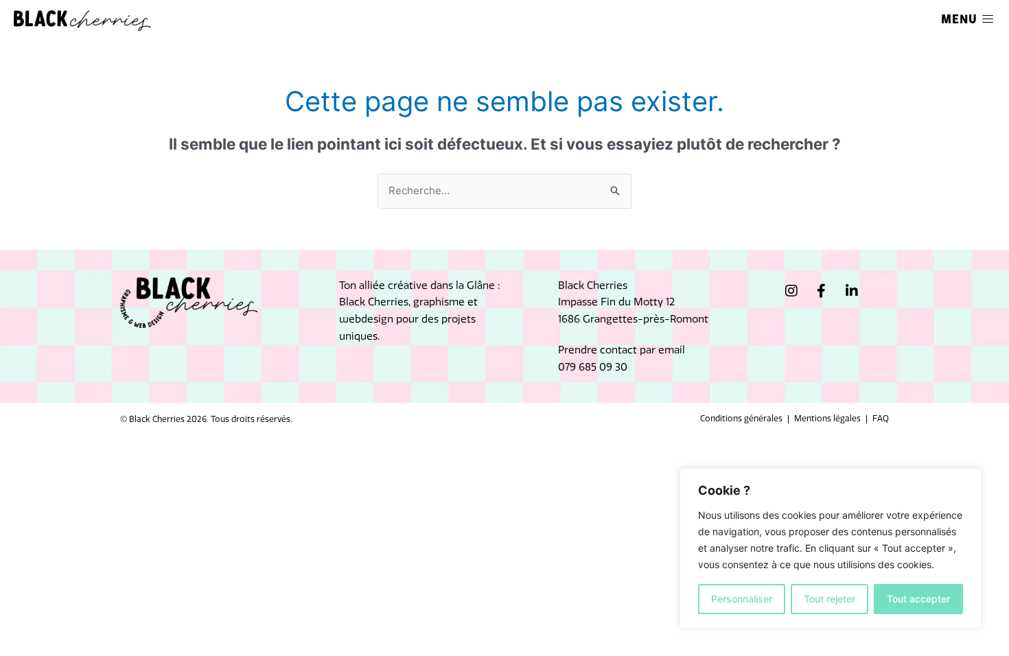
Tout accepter (918, 599)
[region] (831, 548)
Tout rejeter (829, 599)
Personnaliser (741, 599)
